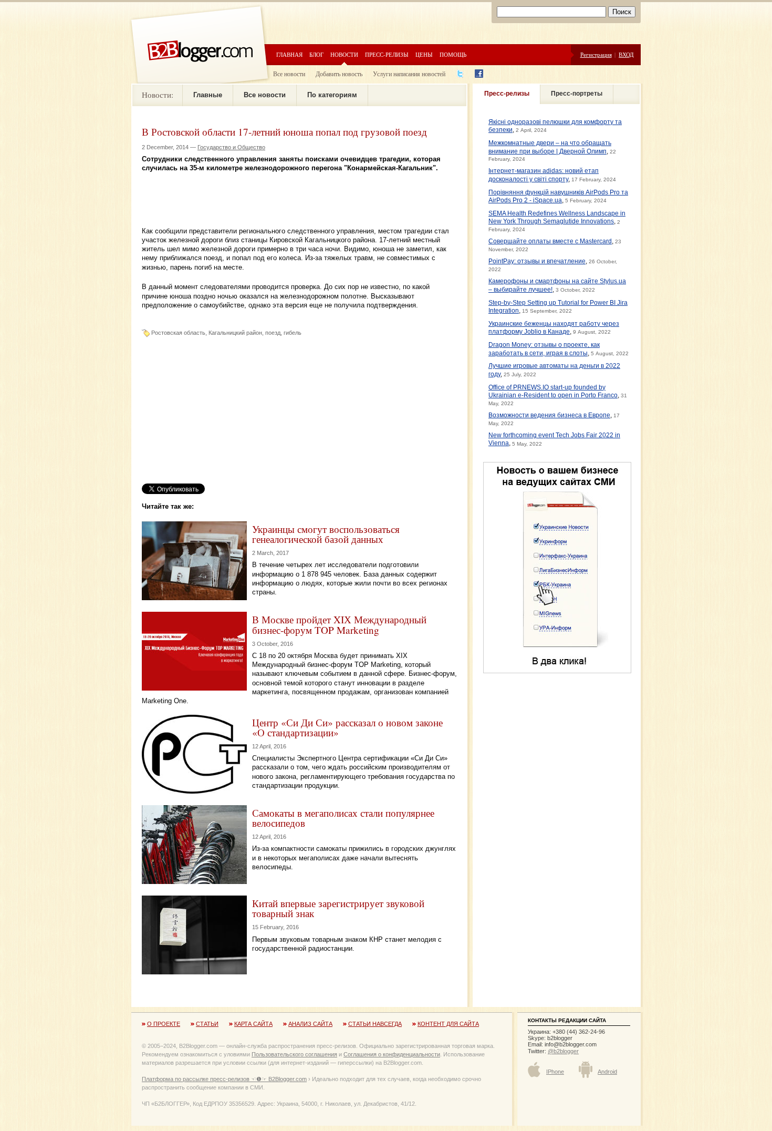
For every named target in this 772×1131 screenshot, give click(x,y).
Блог (316, 54)
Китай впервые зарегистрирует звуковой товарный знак (338, 908)
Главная (289, 54)
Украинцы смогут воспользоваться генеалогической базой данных (326, 534)
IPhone (555, 1071)
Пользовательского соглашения (294, 1054)
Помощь (453, 54)
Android (607, 1071)
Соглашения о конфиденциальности (391, 1054)
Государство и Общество (231, 147)
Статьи (207, 1024)
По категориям (332, 95)
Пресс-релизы (387, 54)
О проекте (163, 1024)
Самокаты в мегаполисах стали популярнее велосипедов (343, 817)
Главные (207, 95)
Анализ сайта (310, 1024)
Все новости (289, 73)
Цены (424, 54)
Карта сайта (253, 1024)
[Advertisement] (265, 188)
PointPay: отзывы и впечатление (537, 261)
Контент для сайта (448, 1024)
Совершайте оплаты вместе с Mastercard (550, 241)
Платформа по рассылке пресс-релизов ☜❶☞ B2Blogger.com (224, 1079)
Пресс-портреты (576, 93)
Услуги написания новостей (409, 73)
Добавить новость (339, 73)
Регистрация (596, 54)
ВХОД (626, 54)
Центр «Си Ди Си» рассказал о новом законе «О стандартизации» (347, 727)
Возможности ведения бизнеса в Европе (549, 415)
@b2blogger (563, 1051)
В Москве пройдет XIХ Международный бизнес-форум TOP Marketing (339, 624)
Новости (344, 54)
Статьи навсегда (375, 1024)
